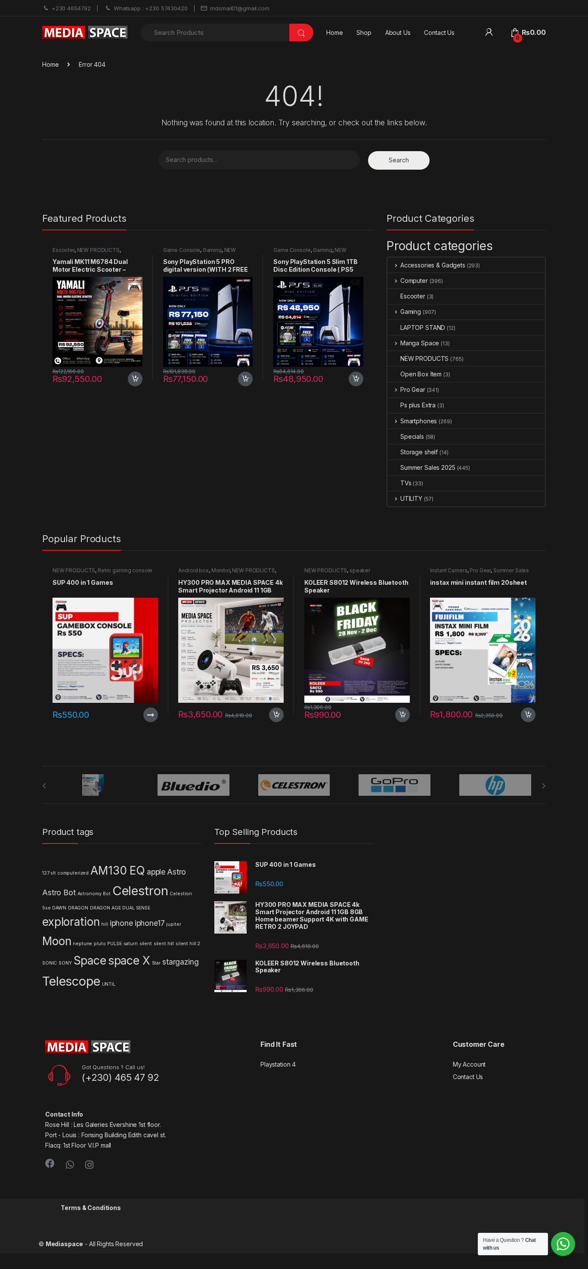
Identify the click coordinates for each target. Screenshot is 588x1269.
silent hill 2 (188, 943)
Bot (107, 894)
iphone (121, 923)
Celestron (140, 890)
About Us (398, 32)
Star (156, 963)
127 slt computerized (65, 873)
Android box (193, 570)
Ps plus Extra (418, 405)
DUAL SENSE (136, 908)
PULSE (114, 943)
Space (90, 960)
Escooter (63, 250)
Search (399, 160)
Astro (176, 871)
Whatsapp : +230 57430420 (151, 8)
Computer (414, 280)
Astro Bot (59, 892)
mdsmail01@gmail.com (239, 8)
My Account (469, 1064)
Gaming (212, 250)
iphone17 (150, 923)
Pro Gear (412, 389)
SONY (65, 963)
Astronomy (89, 894)
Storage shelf (419, 452)
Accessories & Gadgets (432, 265)
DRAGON (78, 908)
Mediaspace (65, 1243)
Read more (150, 714)
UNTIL (108, 984)
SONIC (49, 963)
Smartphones (418, 421)
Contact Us (439, 32)
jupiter (173, 924)
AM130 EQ (117, 870)
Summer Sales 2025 (427, 467)
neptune (82, 943)
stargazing (180, 961)
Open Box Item (421, 374)
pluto (99, 943)
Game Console (181, 250)
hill (104, 924)
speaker (360, 570)
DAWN (59, 908)
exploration (70, 921)
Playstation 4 (278, 1064)
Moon (56, 941)
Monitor (220, 570)
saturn (131, 943)
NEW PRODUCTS (98, 250)
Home (334, 32)
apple (156, 871)
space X (129, 960)
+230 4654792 (71, 8)
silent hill (164, 943)
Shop (363, 32)
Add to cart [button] (135, 379)
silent (145, 943)
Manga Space (419, 343)
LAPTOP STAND (422, 327)
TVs (406, 483)
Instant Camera (448, 570)
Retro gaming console (125, 570)
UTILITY (411, 498)
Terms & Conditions (91, 1207)
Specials (412, 436)
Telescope (71, 981)
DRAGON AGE (105, 908)
